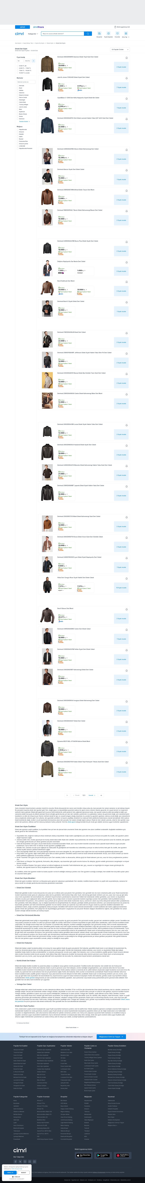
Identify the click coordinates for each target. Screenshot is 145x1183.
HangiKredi (106, 1180)
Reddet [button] (23, 1172)
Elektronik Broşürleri (66, 1136)
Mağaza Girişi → (112, 1125)
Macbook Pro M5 (42, 1125)
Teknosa (86, 1111)
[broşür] (99, 33)
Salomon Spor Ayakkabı (44, 1058)
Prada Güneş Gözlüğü (114, 1052)
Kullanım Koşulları (113, 1109)
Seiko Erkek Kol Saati (20, 1060)
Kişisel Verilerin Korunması (115, 1111)
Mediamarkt (87, 1114)
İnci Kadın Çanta (89, 1068)
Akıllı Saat (16, 1120)
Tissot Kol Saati (18, 1052)
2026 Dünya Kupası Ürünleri (45, 1139)
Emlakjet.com (92, 1180)
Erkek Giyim (50, 43)
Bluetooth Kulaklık (19, 1128)
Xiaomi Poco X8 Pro (43, 1133)
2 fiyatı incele (121, 67)
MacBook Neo (41, 1120)
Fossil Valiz (64, 1063)
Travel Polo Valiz (65, 1074)
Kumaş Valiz (64, 1088)
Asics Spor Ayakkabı (43, 1066)
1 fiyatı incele (121, 108)
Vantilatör (16, 1106)
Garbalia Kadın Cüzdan (90, 1079)
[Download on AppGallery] (122, 1155)
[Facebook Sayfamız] (15, 1162)
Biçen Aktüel (64, 1106)
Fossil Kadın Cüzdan (90, 1074)
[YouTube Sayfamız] (34, 1162)
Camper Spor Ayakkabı (43, 1069)
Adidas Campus (41, 1085)
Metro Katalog (65, 1125)
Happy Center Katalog (67, 1109)
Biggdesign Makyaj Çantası (92, 1082)
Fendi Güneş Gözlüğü (114, 1058)
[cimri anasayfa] (22, 27)
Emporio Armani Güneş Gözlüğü (117, 1080)
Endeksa (99, 1180)
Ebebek (86, 1122)
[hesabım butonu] (126, 33)
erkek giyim (71, 822)
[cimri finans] (38, 27)
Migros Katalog (65, 1111)
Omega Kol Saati (18, 1083)
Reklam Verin (111, 1114)
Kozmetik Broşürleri (66, 1139)
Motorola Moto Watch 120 (44, 1111)
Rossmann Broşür (66, 1133)
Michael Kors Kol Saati (20, 1077)
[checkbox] (26, 85)
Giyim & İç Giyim (39, 43)
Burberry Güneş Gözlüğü (115, 1074)
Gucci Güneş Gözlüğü (114, 1066)
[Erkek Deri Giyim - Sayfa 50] (101, 795)
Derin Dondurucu (18, 1109)
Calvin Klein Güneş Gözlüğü (116, 1085)
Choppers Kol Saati (19, 1085)
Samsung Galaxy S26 (43, 1128)
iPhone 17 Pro (41, 1103)
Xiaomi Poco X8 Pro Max (44, 1131)
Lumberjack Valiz (65, 1069)
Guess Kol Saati (18, 1058)
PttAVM (86, 1103)
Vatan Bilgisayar (88, 1120)
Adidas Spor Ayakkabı (43, 1052)
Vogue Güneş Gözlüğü (114, 1055)
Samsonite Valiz (65, 1049)
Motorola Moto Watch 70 (44, 1114)
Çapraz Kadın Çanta (90, 1088)
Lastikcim (87, 1133)
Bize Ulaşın (111, 1117)
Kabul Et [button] (10, 1172)
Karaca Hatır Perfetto (43, 1122)
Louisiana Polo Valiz (66, 1077)
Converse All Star (42, 1083)
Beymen (86, 1125)
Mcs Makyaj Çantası (90, 1085)
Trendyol (87, 1131)
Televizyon (17, 1131)
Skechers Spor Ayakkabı (44, 1049)
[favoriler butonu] (117, 33)
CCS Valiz (63, 1060)
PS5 (38, 1136)
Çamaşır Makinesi (19, 1136)
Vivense (86, 1139)
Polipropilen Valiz (66, 1080)
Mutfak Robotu (18, 1114)
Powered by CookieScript (16, 1179)
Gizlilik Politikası (112, 1106)
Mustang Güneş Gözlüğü (115, 1071)
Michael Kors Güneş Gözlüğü (116, 1077)
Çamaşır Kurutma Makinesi (21, 1133)
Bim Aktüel (64, 1100)
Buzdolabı (16, 1103)
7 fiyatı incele (121, 87)
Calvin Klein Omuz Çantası (91, 1055)
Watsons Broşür (65, 1131)
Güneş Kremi (17, 1117)
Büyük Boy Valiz (65, 1085)
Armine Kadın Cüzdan (90, 1071)
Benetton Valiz (65, 1055)
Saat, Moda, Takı (28, 43)
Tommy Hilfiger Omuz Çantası (93, 1057)
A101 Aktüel (64, 1103)
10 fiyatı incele (121, 588)
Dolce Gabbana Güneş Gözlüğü (117, 1069)
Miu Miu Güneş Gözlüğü (115, 1049)
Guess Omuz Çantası (90, 1052)
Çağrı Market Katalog (67, 1122)
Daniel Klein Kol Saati (20, 1063)
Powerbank (17, 1139)
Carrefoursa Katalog (66, 1120)
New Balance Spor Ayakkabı (45, 1060)
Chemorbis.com (115, 1180)
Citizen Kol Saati (18, 1066)
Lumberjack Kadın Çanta (91, 1066)
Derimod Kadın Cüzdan (91, 1077)
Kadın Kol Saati (18, 1088)
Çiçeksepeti (87, 1117)
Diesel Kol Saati (18, 1069)
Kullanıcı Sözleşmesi (114, 1120)
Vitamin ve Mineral (19, 1111)
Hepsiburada (88, 1100)
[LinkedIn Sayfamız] (25, 1162)
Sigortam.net (75, 1180)
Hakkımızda (111, 1100)
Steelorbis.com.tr (125, 1180)
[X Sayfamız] (20, 1162)
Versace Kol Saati (19, 1049)
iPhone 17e (40, 1109)
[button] (17, 1177)
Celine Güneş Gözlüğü (114, 1063)
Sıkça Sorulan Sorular (114, 1103)
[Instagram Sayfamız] (30, 1162)
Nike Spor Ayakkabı (42, 1055)
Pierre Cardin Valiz (66, 1066)
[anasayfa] (19, 33)
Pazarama (87, 1106)
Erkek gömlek (30, 978)
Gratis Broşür (64, 1128)
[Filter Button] (33, 61)
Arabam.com (83, 1180)
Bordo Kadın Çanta (89, 1090)
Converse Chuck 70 (43, 1088)
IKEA (85, 1136)
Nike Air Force (41, 1074)
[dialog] (17, 1172)
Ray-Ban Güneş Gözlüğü (115, 1060)
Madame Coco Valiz (66, 1052)
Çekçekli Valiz (65, 1083)
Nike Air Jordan (41, 1077)
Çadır (15, 1122)
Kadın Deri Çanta (89, 1060)
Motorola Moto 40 (42, 1117)
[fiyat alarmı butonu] (127, 58)
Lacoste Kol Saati (19, 1080)
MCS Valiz (63, 1071)
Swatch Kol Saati (18, 1074)
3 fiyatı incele (121, 271)
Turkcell (86, 1128)
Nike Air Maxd (41, 1080)
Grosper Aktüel (65, 1114)
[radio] (26, 66)
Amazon (86, 1109)
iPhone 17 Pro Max (42, 1106)
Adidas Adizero (41, 1071)
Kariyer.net (67, 1180)
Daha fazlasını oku (17, 1169)
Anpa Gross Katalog (66, 1117)
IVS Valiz (63, 1058)
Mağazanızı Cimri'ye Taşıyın (116, 1122)
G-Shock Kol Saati (19, 1071)
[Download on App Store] (83, 1155)
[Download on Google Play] (103, 1155)
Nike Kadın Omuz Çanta (91, 1063)
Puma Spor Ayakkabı (43, 1063)
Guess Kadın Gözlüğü (114, 1088)
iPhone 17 (40, 1100)
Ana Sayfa (18, 43)
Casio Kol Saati (18, 1055)
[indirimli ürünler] (108, 33)
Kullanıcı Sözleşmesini (99, 1172)
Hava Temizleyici (18, 1125)
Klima (15, 1100)
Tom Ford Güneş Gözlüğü (115, 1083)
